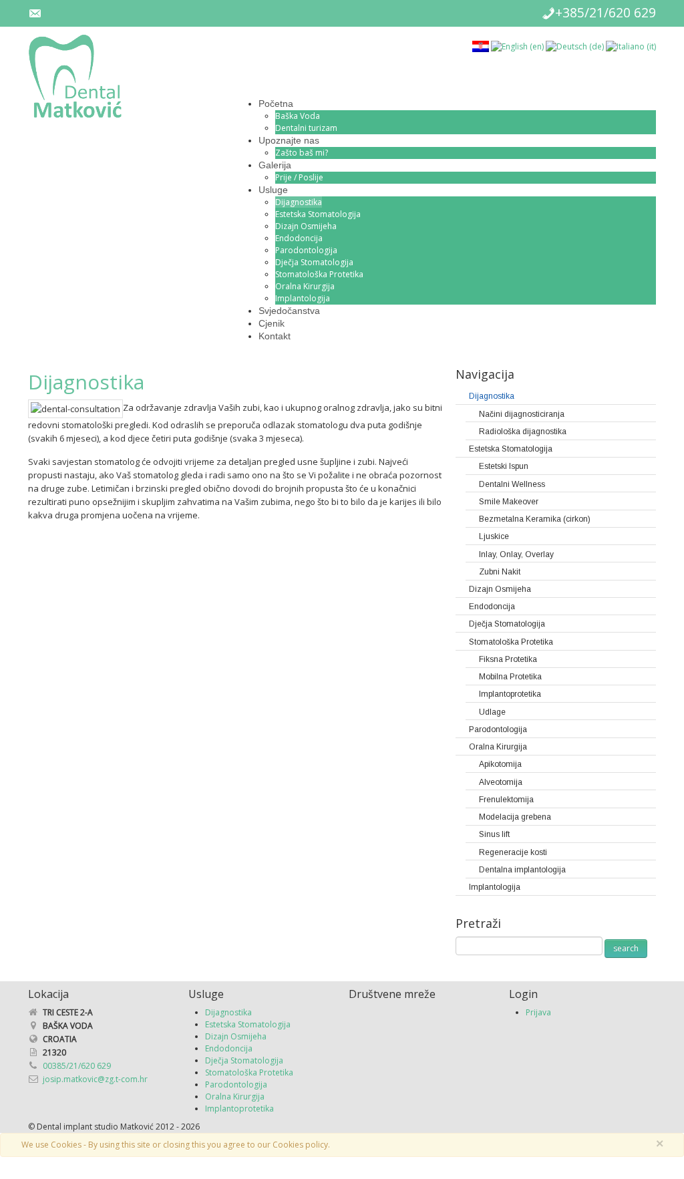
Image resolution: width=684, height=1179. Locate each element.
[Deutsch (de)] (575, 45)
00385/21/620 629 (77, 1065)
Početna (276, 103)
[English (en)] (517, 45)
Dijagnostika (298, 202)
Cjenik (272, 323)
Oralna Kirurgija (305, 286)
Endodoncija (299, 238)
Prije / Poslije (299, 177)
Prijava (538, 1012)
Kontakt (275, 336)
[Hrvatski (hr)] (480, 45)
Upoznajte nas (289, 140)
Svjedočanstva (289, 310)
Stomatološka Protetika (319, 274)
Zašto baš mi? (301, 152)
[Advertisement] (575, 1058)
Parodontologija (306, 250)
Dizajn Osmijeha (306, 226)
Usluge (273, 189)
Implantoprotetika (239, 1108)
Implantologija (302, 298)
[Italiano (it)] (631, 45)
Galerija (275, 165)
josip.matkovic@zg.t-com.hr (95, 1079)
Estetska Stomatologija (318, 214)
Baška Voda (297, 116)
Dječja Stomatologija (314, 262)
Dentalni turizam (306, 128)
